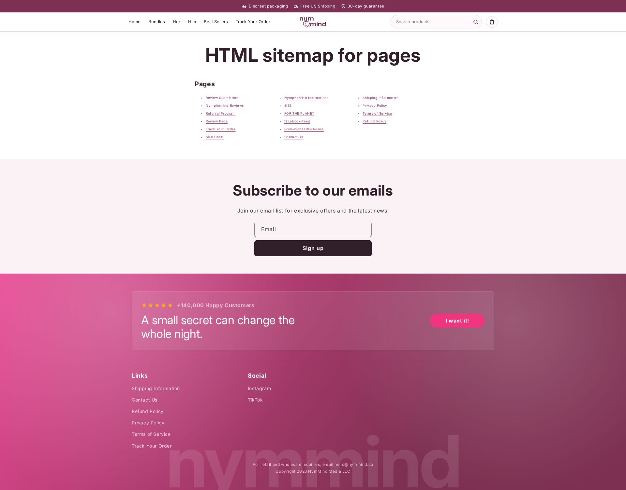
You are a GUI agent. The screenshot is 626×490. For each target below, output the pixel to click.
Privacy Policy (375, 105)
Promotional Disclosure (304, 129)
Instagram (259, 388)
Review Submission (222, 98)
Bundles (156, 21)
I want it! (457, 320)
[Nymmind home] (313, 22)
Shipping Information (380, 98)
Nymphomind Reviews (225, 105)
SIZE (288, 105)
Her (176, 21)
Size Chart (215, 137)
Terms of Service (377, 113)
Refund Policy (374, 121)
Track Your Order (253, 21)
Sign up (313, 248)
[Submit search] (476, 22)
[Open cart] (492, 22)
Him (192, 21)
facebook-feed (297, 121)
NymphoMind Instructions (306, 98)
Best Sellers (216, 21)
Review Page (217, 121)
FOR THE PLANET (299, 113)
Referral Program (221, 113)
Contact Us (293, 137)
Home (134, 21)
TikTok (255, 400)
